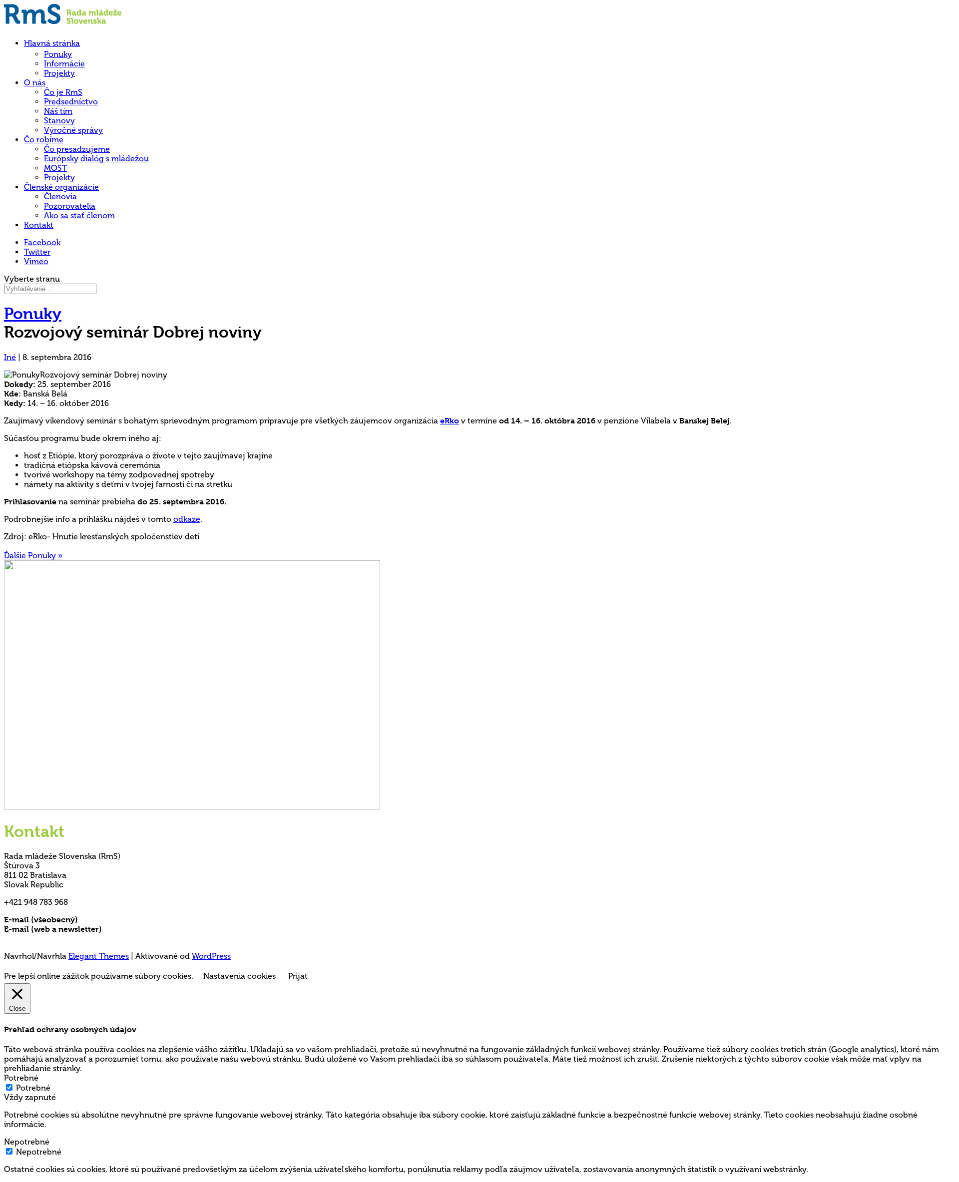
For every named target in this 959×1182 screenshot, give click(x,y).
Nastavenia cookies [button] (239, 976)
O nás (34, 82)
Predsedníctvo (71, 101)
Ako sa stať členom (79, 215)
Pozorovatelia (69, 206)
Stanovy (59, 120)
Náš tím (58, 111)
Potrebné (33, 1088)
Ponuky (58, 54)
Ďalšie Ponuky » (33, 555)
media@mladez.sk (137, 929)
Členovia (60, 196)
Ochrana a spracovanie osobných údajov (82, 938)
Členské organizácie (61, 187)
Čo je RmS (63, 92)
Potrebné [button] (21, 1078)
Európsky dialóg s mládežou (96, 158)
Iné (10, 357)
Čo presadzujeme (77, 149)
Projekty (59, 73)
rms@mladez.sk (108, 919)
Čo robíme (43, 139)
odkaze (186, 519)
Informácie (64, 63)
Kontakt (38, 225)
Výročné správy (73, 130)
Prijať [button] (298, 976)
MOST (55, 168)
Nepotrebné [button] (26, 1142)
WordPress (211, 956)
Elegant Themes (98, 956)
